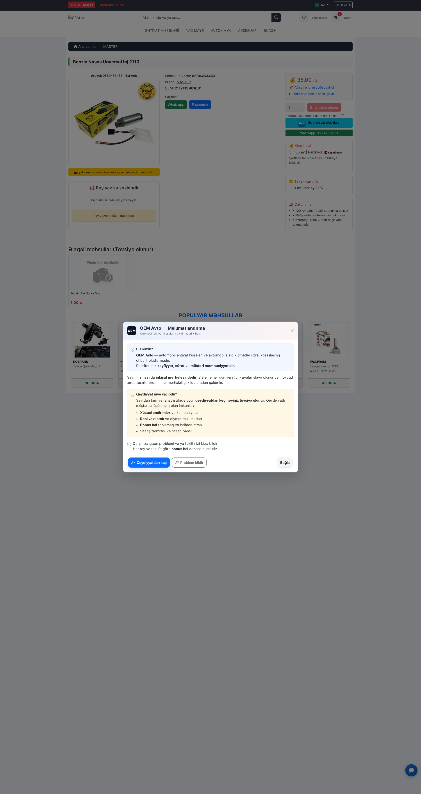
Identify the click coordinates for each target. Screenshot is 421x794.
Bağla (285, 462)
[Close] (292, 330)
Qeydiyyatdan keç (151, 462)
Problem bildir (191, 462)
